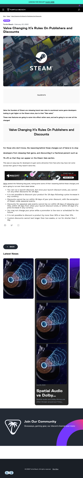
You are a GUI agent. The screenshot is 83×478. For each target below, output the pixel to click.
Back (12, 247)
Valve (5, 184)
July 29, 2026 (40, 385)
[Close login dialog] (60, 286)
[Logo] (16, 9)
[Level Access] (9, 474)
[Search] (79, 10)
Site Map (55, 469)
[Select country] (80, 5)
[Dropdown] (3, 9)
